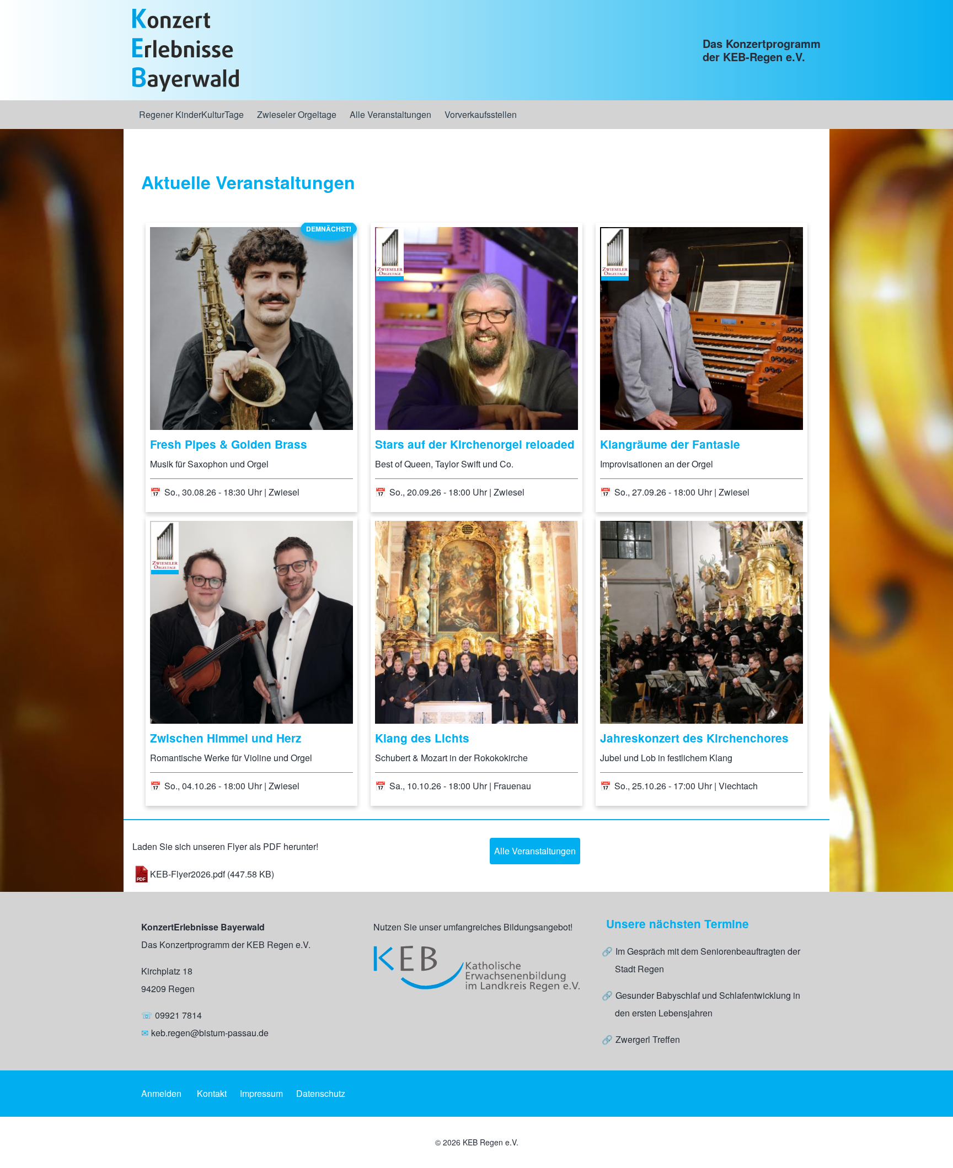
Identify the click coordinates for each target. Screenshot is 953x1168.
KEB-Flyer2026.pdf (187, 874)
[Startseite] (185, 50)
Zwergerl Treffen (647, 1039)
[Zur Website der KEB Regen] (476, 969)
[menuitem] (191, 114)
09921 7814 (178, 1015)
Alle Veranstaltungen (535, 850)
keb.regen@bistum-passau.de (210, 1032)
